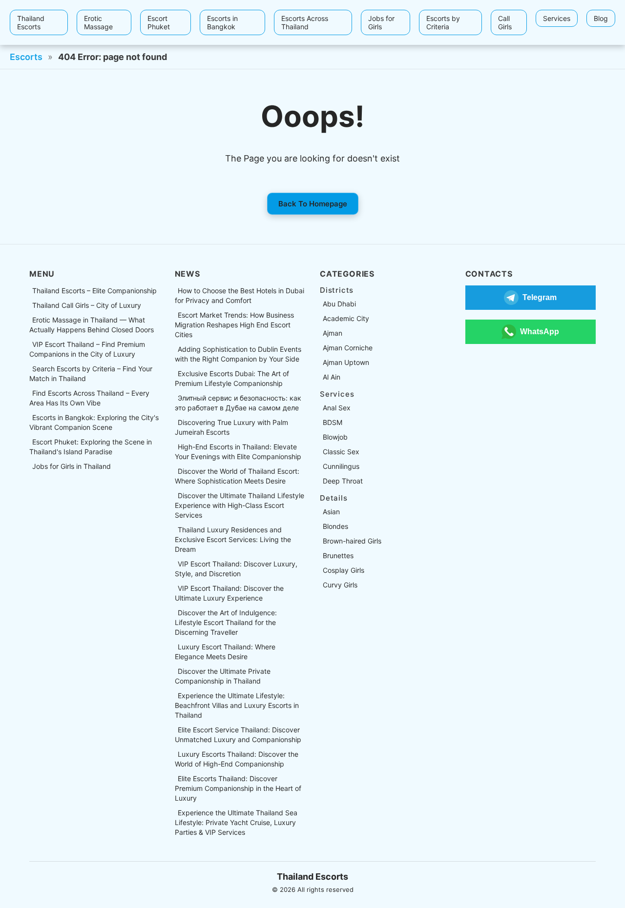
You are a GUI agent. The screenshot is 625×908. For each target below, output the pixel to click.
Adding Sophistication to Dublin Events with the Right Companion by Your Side (238, 354)
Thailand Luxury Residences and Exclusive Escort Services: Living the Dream (233, 539)
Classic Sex (341, 451)
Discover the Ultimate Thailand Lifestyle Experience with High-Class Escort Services (239, 505)
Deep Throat (343, 481)
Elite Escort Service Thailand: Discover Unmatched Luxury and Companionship (238, 735)
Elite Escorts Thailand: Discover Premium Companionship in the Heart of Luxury (238, 788)
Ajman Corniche (348, 347)
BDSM (332, 422)
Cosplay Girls (343, 570)
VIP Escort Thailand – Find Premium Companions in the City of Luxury (87, 349)
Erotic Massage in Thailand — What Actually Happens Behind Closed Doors (91, 325)
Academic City (346, 318)
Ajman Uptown (346, 362)
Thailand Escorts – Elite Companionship (94, 290)
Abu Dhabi (339, 304)
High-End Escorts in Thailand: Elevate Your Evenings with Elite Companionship (238, 452)
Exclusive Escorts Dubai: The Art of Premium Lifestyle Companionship (232, 378)
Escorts (26, 57)
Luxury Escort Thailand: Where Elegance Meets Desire (225, 652)
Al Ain (331, 377)
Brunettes (338, 555)
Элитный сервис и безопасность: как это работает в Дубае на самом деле (238, 403)
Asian (331, 511)
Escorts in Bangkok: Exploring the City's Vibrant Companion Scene (94, 422)
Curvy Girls (340, 585)
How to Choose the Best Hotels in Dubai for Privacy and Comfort (239, 295)
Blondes (335, 526)
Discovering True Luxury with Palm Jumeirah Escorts (231, 427)
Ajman (332, 333)
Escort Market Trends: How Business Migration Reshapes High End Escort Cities (234, 325)
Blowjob (335, 437)
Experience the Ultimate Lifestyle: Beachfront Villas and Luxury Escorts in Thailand (237, 705)
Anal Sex (337, 408)
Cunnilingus (341, 466)
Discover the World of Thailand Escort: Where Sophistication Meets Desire (237, 476)
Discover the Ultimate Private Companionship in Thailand (223, 676)
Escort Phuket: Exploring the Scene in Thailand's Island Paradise (90, 447)
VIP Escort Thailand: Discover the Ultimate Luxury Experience (229, 593)
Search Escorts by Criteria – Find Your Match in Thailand (90, 373)
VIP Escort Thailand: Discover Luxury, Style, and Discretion (236, 569)
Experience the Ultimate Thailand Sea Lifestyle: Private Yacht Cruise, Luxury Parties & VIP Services (236, 822)
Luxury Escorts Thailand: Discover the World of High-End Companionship (236, 759)
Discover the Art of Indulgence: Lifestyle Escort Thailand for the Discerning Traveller (226, 622)
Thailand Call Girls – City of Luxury (86, 305)
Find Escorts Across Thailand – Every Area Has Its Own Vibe (89, 398)
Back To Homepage (312, 203)
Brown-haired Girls (352, 541)
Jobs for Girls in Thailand (71, 466)
